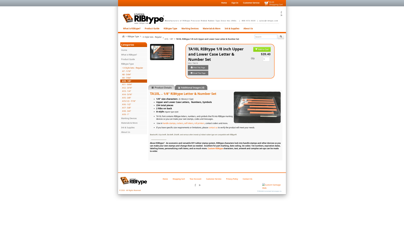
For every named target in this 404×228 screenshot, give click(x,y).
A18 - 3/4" (126, 111)
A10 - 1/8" (169, 39)
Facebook (281, 12)
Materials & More (211, 28)
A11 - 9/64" (127, 84)
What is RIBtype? (131, 28)
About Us (248, 28)
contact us (213, 127)
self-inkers (188, 123)
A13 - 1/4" (126, 91)
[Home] (123, 36)
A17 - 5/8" (126, 107)
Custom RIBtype (215, 148)
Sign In (235, 2)
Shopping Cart (276, 4)
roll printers (199, 123)
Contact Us (247, 179)
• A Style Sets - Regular (152, 37)
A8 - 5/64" (126, 74)
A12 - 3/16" (127, 87)
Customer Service (251, 2)
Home (224, 2)
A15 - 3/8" (126, 97)
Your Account (195, 179)
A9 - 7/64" (126, 77)
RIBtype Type (170, 28)
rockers (180, 123)
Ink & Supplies (232, 28)
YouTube (281, 15)
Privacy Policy (232, 179)
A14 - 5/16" (127, 94)
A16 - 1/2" (126, 104)
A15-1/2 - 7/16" (129, 101)
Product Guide (152, 28)
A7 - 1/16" (126, 71)
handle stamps (169, 123)
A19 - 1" (125, 114)
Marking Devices (190, 28)
